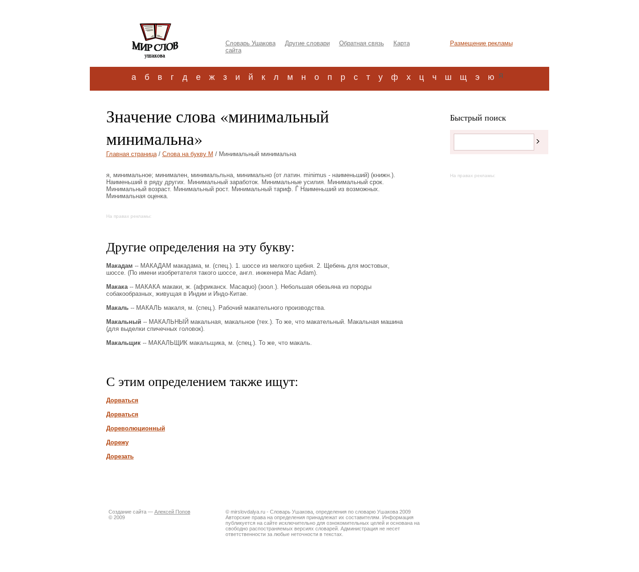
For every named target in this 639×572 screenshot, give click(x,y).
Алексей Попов (172, 512)
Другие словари (307, 43)
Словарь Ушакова (250, 43)
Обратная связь (361, 43)
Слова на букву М (187, 153)
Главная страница (131, 153)
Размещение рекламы (481, 43)
